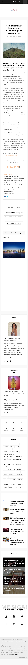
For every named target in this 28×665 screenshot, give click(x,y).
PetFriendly (17, 477)
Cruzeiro (6, 451)
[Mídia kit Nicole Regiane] (10, 361)
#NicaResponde (7, 444)
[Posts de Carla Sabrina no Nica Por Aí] (7, 413)
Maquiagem (20, 466)
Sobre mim (6, 484)
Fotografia (20, 461)
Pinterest (6, 430)
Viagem (18, 207)
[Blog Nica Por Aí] (7, 361)
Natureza (17, 472)
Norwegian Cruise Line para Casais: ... (11, 255)
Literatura (13, 466)
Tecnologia (12, 484)
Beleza (17, 446)
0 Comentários (14, 39)
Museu (12, 472)
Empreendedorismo (17, 459)
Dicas (9, 459)
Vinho (15, 487)
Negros (5, 474)
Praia (14, 479)
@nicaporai (15, 654)
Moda (5, 469)
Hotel (13, 464)
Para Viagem (19, 474)
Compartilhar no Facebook (14, 216)
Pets (4, 479)
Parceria (5, 477)
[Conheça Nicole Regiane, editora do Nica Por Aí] (14, 329)
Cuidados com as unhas (9, 454)
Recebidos (19, 479)
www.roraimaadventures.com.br (10, 155)
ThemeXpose (15, 639)
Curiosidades (19, 456)
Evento (14, 461)
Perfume (11, 477)
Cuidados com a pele (14, 451)
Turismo (5, 487)
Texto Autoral (20, 484)
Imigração (18, 464)
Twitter (13, 430)
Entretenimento (7, 461)
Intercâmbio (6, 466)
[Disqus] (14, 284)
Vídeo (20, 487)
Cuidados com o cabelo (9, 456)
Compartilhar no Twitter (15, 220)
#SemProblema (15, 444)
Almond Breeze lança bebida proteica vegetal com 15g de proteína (17, 511)
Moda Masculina (20, 469)
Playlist (9, 479)
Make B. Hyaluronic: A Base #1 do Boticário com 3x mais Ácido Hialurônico (14, 588)
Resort (5, 482)
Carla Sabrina (15, 22)
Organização (12, 474)
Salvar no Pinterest (15, 223)
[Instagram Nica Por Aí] (4, 361)
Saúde (17, 482)
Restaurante (11, 482)
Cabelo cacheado (7, 449)
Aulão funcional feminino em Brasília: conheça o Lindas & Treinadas (13, 570)
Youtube (21, 430)
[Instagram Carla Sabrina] (4, 413)
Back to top (22, 657)
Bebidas (12, 446)
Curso (5, 459)
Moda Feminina (11, 469)
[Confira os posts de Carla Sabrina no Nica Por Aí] (14, 383)
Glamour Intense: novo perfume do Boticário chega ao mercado (17, 531)
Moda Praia (6, 472)
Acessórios (6, 446)
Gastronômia (7, 464)
